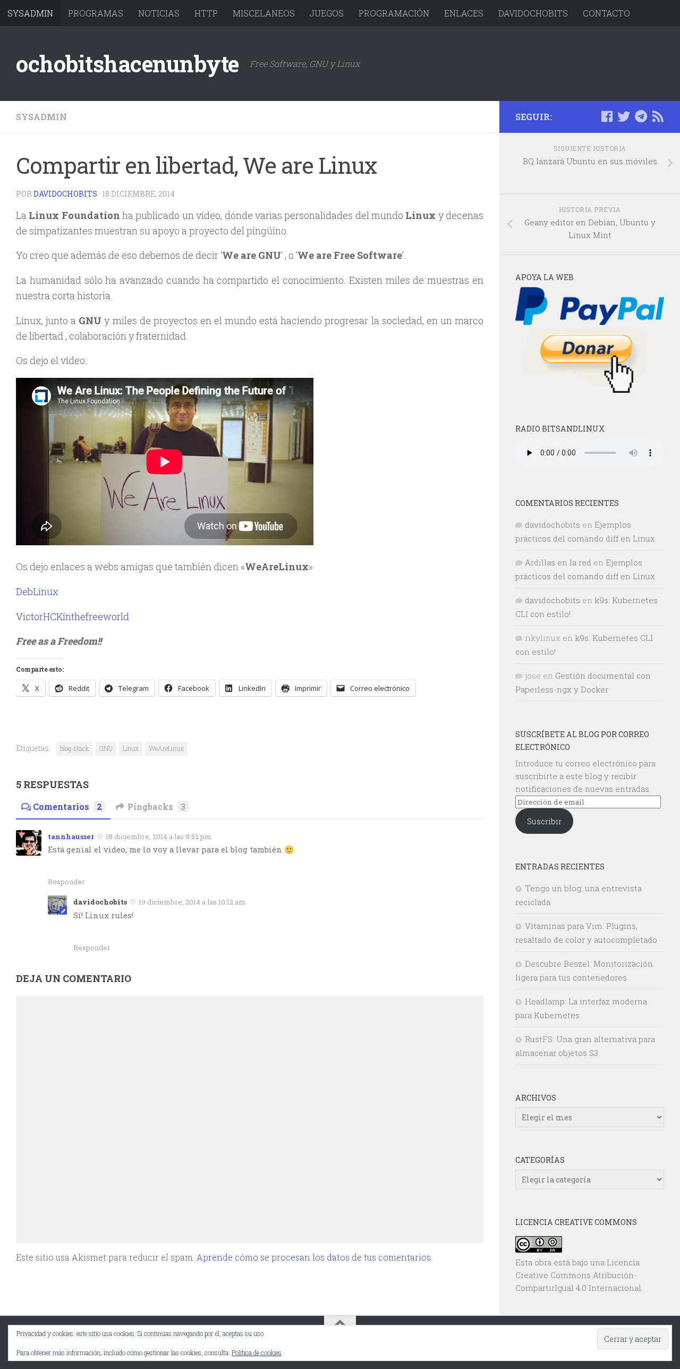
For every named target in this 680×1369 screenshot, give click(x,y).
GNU (106, 748)
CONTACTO (606, 13)
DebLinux (37, 591)
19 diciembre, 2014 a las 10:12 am (192, 902)
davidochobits (65, 194)
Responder (66, 881)
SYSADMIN (30, 13)
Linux (131, 748)
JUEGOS (327, 13)
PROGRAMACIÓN (394, 13)
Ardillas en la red (558, 562)
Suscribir (544, 821)
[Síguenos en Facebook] (606, 116)
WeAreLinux (166, 748)
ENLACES (463, 13)
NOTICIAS (159, 13)
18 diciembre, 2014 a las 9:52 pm (158, 836)
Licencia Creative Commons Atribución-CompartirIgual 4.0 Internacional (578, 1275)
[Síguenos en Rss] (657, 116)
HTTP (206, 13)
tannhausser (71, 836)
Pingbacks (156, 806)
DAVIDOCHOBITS (533, 13)
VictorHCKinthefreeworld (72, 616)
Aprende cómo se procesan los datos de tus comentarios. (314, 1257)
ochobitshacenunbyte (127, 63)
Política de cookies (257, 1352)
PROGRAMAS (95, 13)
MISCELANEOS (264, 13)
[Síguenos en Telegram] (640, 116)
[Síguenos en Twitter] (623, 116)
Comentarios (67, 806)
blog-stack (74, 748)
